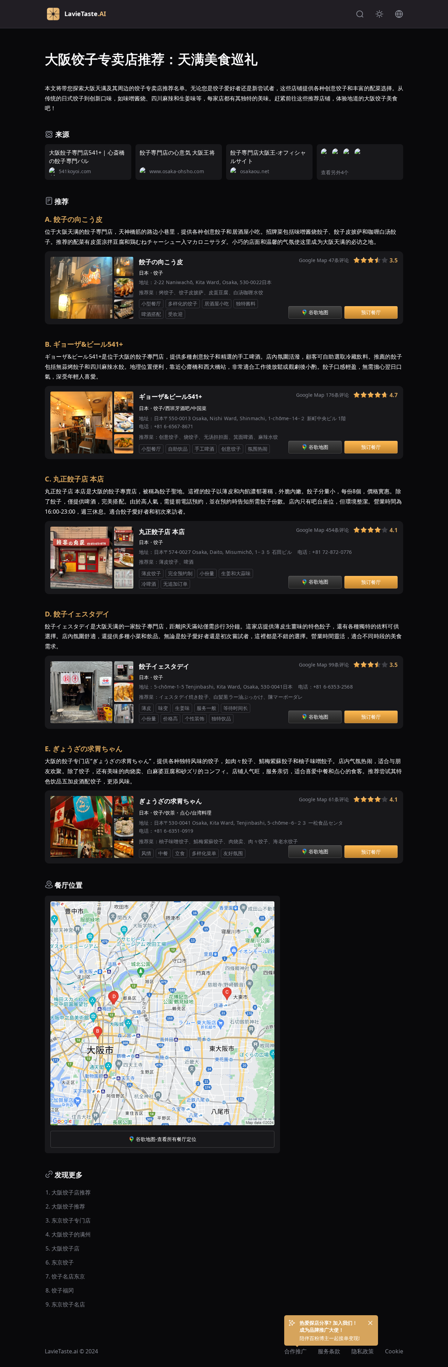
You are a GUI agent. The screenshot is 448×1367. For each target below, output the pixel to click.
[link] (348, 262)
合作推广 (295, 1351)
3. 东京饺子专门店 (68, 1220)
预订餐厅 (371, 312)
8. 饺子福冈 (60, 1290)
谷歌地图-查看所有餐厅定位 (166, 1139)
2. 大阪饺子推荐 (65, 1206)
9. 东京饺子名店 (65, 1304)
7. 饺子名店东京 (65, 1276)
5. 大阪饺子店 (62, 1248)
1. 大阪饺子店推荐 (68, 1192)
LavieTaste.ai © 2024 (71, 1351)
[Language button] (399, 14)
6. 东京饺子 (60, 1262)
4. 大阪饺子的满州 (68, 1234)
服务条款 (329, 1351)
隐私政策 (362, 1351)
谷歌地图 (318, 312)
